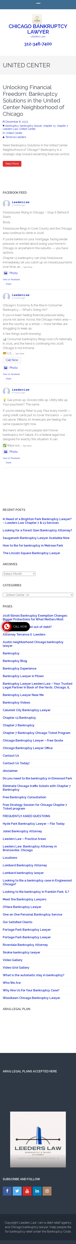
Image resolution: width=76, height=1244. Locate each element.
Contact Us (11, 755)
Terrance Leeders (15, 137)
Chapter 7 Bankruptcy (18, 725)
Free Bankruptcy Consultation (24, 797)
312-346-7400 (38, 44)
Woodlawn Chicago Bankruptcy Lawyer (31, 998)
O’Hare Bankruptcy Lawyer (22, 907)
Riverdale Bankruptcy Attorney (25, 945)
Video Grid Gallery (16, 967)
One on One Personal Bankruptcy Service (32, 914)
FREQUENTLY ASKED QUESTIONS (26, 816)
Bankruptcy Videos (16, 702)
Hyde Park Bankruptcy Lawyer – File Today (34, 823)
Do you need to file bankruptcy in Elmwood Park (37, 778)
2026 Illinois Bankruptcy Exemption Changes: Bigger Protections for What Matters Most (35, 617)
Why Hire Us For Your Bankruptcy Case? (31, 990)
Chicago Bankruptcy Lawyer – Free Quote (33, 740)
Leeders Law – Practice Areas (24, 839)
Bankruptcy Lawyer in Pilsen (23, 676)
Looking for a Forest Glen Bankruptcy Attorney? (37, 530)
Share (8, 284)
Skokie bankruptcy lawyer (21, 952)
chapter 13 (49, 125)
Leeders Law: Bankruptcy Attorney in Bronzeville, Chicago (30, 848)
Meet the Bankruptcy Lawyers (24, 899)
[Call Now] (6, 626)
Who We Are (12, 983)
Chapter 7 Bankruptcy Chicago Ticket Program (36, 733)
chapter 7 (62, 125)
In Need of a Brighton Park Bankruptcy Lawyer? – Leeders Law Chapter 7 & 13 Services (37, 521)
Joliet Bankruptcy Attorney (22, 831)
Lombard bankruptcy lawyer (23, 873)
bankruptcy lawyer (31, 125)
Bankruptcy (11, 653)
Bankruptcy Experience (19, 668)
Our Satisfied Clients (17, 922)
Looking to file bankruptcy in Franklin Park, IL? (36, 892)
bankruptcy (12, 125)
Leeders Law (10, 128)
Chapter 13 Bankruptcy (19, 717)
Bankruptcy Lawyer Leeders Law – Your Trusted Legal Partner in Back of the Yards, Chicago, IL (37, 685)
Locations (10, 857)
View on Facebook (11, 279)
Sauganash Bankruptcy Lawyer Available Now (36, 538)
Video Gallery (13, 960)
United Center (27, 128)
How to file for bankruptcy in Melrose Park (33, 545)
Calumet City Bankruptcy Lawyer (27, 710)
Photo (13, 273)
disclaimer (10, 771)
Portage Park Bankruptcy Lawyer (27, 929)
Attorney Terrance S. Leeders (24, 634)
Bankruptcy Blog (15, 661)
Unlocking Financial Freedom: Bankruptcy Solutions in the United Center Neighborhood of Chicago (33, 100)
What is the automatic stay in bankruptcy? (33, 975)
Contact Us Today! (16, 763)
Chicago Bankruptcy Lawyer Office (28, 748)
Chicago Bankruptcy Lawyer (38, 29)
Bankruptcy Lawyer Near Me (23, 695)
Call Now (12, 360)
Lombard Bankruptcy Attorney (25, 865)
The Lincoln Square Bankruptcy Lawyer (31, 553)
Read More (12, 163)
